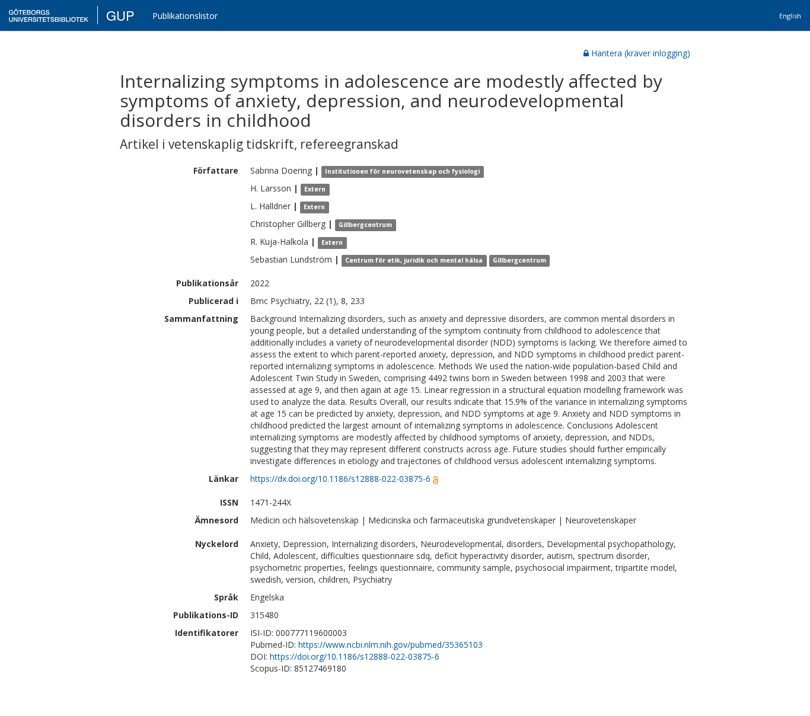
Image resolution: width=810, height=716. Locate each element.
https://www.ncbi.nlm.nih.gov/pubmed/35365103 (390, 644)
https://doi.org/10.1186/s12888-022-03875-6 (354, 656)
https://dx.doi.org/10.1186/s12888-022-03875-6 (340, 478)
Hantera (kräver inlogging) (640, 53)
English (790, 15)
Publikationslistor (185, 15)
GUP (120, 15)
